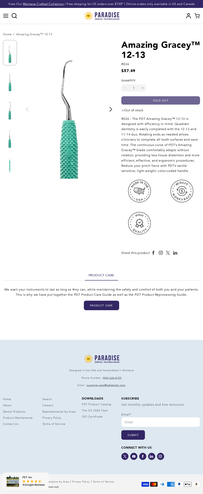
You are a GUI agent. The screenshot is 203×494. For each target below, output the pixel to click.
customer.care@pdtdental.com (106, 385)
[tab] (101, 275)
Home (7, 34)
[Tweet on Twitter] (168, 253)
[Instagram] (160, 456)
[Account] (188, 15)
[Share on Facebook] (153, 253)
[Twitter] (124, 456)
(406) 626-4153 (112, 378)
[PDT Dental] (101, 15)
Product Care (102, 275)
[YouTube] (133, 456)
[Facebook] (142, 456)
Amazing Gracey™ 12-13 (34, 34)
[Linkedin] (151, 456)
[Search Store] (14, 15)
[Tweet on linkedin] (175, 253)
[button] (6, 15)
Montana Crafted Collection (43, 4)
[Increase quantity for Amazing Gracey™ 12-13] (142, 88)
